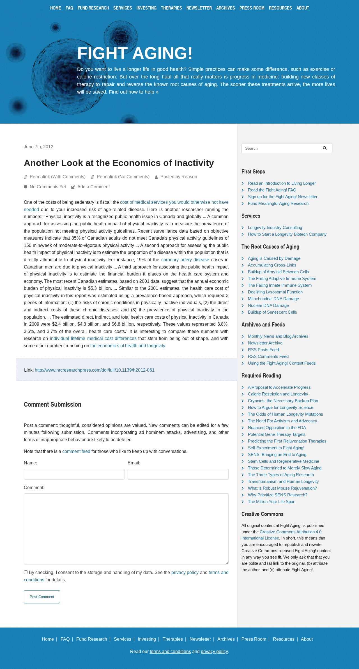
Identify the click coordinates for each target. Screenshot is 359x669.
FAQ (69, 7)
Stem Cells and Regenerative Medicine (283, 461)
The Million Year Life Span (271, 501)
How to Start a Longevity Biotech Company (287, 234)
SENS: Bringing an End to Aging (277, 454)
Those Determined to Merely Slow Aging (284, 468)
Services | (125, 639)
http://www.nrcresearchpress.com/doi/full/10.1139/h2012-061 (95, 370)
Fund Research (93, 7)
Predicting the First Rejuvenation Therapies (287, 441)
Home (55, 7)
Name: (30, 462)
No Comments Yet (48, 186)
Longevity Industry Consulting (275, 227)
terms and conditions (170, 651)
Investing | (150, 639)
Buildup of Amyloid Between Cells (278, 271)
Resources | (286, 639)
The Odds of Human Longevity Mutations (285, 414)
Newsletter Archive (265, 343)
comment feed (76, 451)
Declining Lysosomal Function (275, 292)
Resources (280, 7)
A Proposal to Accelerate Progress (279, 387)
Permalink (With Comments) (58, 176)
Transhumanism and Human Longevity (283, 481)
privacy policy (185, 572)
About (302, 7)
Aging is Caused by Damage (274, 258)
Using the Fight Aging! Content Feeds (282, 363)
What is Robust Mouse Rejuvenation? (282, 488)
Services (122, 7)
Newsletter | (203, 639)
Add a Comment (93, 186)
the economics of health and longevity (127, 345)
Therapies (171, 7)
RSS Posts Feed (263, 349)
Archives (225, 7)
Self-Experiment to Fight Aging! (276, 447)
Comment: (34, 487)
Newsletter (199, 7)
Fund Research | (94, 639)
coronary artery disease (185, 259)
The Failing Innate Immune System (280, 285)
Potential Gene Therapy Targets (277, 434)
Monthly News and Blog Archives (278, 336)
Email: (134, 462)
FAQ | (68, 639)
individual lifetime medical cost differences (93, 338)
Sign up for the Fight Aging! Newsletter (282, 196)
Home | (50, 639)
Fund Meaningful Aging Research (278, 203)
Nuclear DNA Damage (268, 305)
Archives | (228, 639)
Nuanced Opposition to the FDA (277, 427)
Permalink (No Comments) (123, 176)
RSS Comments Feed (268, 356)
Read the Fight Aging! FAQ (272, 189)
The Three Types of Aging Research (281, 474)
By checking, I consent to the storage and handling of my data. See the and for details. (126, 576)
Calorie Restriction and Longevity (278, 394)
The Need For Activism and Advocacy (282, 420)
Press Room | (256, 639)
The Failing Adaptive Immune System (282, 278)
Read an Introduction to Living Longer (282, 183)
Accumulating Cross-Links (272, 265)
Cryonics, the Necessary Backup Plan (283, 400)
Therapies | (175, 639)
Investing (147, 7)
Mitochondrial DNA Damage (273, 298)
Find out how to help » (133, 92)
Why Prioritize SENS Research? (277, 494)
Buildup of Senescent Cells (272, 312)
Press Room (252, 7)
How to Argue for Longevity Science (280, 407)
